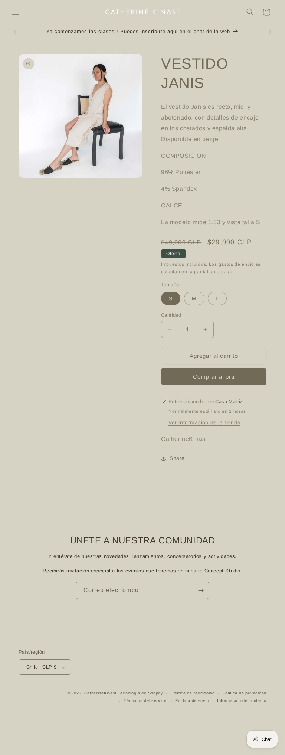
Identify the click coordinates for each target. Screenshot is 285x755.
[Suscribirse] (201, 590)
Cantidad (171, 315)
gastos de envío (237, 264)
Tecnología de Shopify (140, 693)
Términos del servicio (146, 700)
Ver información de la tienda (204, 422)
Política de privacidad (244, 693)
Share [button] (177, 458)
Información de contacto (241, 700)
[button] (15, 12)
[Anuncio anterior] (14, 32)
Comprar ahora (214, 376)
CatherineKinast (100, 693)
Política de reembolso (193, 693)
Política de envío (192, 700)
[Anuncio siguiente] (270, 32)
